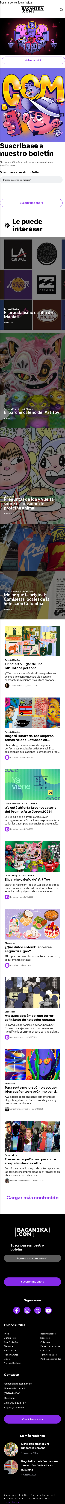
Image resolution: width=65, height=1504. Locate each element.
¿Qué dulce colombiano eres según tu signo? (28, 949)
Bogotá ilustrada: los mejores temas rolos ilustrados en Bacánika (29, 738)
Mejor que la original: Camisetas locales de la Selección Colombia (27, 599)
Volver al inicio (33, 60)
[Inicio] (32, 10)
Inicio (6, 1333)
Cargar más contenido (32, 1197)
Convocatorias (12, 803)
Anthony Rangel (16, 1037)
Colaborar (45, 1342)
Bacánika (14, 757)
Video (7, 1358)
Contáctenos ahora (32, 1419)
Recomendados (48, 1333)
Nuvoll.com (12, 1502)
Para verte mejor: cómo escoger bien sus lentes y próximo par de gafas (31, 1090)
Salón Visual (10, 1350)
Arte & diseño (11, 1342)
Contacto (45, 1350)
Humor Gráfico (11, 1354)
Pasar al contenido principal (16, 2)
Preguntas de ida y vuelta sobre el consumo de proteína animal (29, 503)
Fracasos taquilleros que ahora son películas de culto (30, 1161)
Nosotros (45, 1337)
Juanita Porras (16, 685)
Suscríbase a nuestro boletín (19, 172)
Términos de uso (48, 1354)
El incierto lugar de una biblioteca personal (23, 666)
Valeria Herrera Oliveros (20, 1181)
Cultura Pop (11, 875)
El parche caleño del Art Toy (31, 412)
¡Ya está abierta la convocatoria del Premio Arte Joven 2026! (30, 810)
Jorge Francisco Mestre (20, 1109)
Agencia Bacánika (12, 1363)
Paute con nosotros (50, 1346)
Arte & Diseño (12, 660)
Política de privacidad (50, 1358)
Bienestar (10, 943)
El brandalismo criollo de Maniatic (28, 314)
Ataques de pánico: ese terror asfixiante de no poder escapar (30, 1018)
